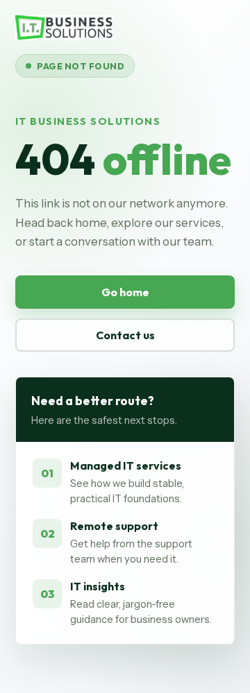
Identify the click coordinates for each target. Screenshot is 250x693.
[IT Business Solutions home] (63, 27)
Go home (125, 292)
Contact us (125, 335)
